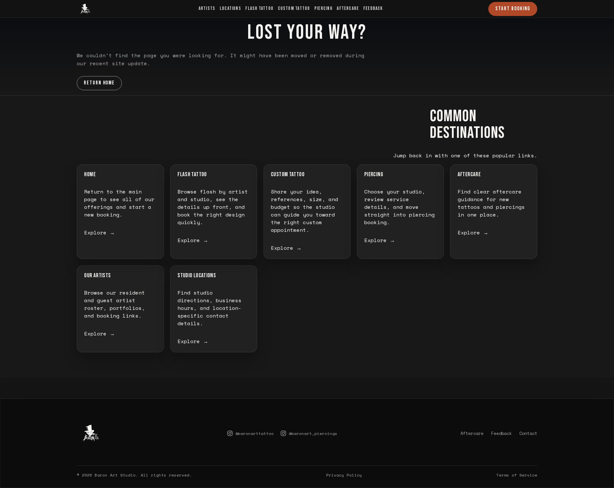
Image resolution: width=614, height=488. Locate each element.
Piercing (323, 8)
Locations (230, 8)
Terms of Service (516, 475)
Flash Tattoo (259, 8)
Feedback (373, 8)
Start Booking (512, 8)
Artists (207, 8)
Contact (528, 433)
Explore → (99, 232)
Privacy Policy (344, 475)
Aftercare (348, 8)
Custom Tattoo (294, 8)
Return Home (99, 83)
